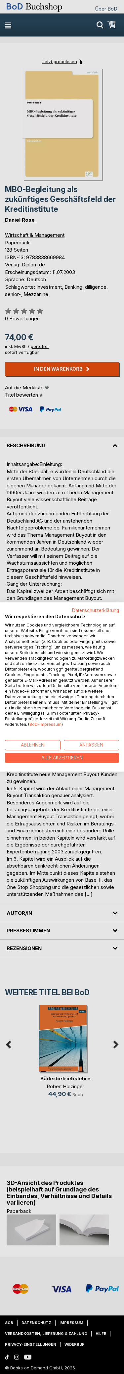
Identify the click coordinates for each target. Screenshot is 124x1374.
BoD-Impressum (45, 724)
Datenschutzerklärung (95, 610)
